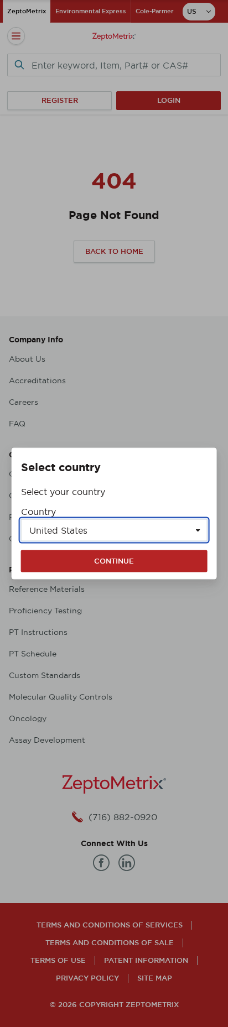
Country (38, 511)
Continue (114, 561)
